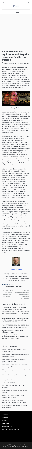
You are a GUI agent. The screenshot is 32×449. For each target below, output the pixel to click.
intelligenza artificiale (14, 286)
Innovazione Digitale (7, 284)
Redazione (5, 414)
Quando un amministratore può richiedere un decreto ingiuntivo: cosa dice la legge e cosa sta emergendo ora (15, 320)
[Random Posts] (3, 2)
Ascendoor (11, 446)
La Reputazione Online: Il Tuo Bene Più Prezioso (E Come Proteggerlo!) (14, 308)
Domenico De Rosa (23, 63)
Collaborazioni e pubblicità (10, 429)
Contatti (4, 420)
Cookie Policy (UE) (7, 426)
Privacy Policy (6, 423)
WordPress (25, 446)
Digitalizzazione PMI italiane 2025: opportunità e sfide (12, 331)
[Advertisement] (16, 32)
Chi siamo (5, 417)
